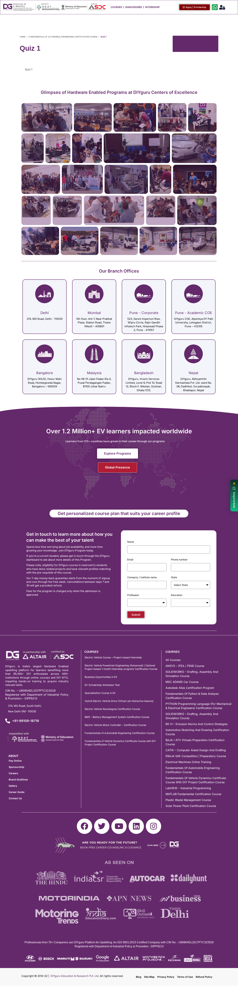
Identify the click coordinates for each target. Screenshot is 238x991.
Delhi (44, 313)
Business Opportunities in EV (101, 676)
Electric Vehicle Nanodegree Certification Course (112, 708)
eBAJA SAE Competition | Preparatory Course (196, 756)
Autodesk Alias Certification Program (190, 688)
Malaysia (94, 373)
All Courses (173, 660)
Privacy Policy (165, 976)
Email (130, 559)
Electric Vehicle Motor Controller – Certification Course (115, 724)
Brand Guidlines (18, 779)
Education (176, 595)
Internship (152, 7)
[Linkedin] (136, 826)
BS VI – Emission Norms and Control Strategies (197, 724)
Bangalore (44, 373)
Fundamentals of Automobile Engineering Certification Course (120, 732)
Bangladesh (143, 373)
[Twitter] (101, 826)
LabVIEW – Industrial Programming (188, 788)
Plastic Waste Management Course (188, 800)
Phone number (179, 559)
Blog (138, 976)
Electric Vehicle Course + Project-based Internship (113, 657)
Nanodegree (133, 7)
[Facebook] (84, 826)
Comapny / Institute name (142, 577)
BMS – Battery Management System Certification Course (117, 716)
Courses (116, 7)
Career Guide (16, 792)
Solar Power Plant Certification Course (191, 806)
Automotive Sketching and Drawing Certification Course (197, 732)
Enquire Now (234, 500)
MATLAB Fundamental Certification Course (193, 794)
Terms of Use (185, 976)
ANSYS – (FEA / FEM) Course (185, 666)
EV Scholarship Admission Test (102, 684)
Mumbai (94, 313)
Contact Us (15, 798)
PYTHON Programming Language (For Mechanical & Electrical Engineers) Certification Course (198, 706)
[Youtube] (119, 826)
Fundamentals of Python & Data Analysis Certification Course (192, 696)
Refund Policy (204, 976)
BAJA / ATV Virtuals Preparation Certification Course (195, 742)
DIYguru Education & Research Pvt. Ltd (74, 976)
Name (130, 541)
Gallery (13, 785)
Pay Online (15, 760)
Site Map (149, 976)
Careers (13, 773)
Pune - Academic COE (193, 313)
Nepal (193, 373)
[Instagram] (153, 826)
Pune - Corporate (143, 313)
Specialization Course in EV (100, 692)
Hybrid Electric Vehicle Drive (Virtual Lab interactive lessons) (119, 700)
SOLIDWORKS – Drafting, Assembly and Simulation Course (192, 674)
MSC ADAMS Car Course (182, 682)
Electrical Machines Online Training (188, 762)
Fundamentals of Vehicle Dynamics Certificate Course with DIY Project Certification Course (120, 743)
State (174, 577)
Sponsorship (16, 766)
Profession (133, 595)
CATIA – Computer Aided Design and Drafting (196, 750)
